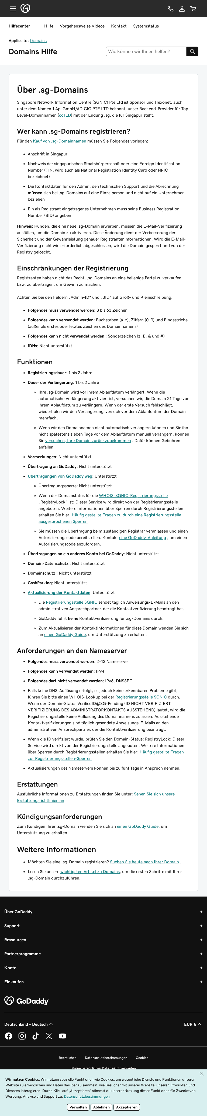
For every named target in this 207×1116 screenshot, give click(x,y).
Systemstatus (146, 26)
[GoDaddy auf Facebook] (8, 1039)
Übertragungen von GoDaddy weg (60, 476)
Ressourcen (15, 939)
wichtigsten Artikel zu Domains (90, 871)
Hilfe (48, 26)
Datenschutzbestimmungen (106, 1057)
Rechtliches (67, 1057)
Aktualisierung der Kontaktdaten (59, 592)
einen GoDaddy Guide (65, 634)
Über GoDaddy (18, 911)
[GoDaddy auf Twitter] (49, 1039)
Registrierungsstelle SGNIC (71, 602)
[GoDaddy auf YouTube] (62, 1039)
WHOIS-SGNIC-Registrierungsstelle (133, 495)
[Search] (192, 51)
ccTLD (65, 115)
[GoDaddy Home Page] (26, 1001)
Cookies (142, 1057)
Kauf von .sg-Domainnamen (59, 141)
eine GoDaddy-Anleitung (142, 537)
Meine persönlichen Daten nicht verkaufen (103, 1068)
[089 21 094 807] (170, 9)
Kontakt (119, 26)
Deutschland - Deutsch (26, 1024)
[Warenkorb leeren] (193, 8)
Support (12, 925)
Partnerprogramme (22, 953)
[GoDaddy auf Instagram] (22, 1039)
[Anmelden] (182, 9)
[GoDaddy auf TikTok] (35, 1039)
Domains (38, 40)
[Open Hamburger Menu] (11, 8)
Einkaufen (14, 981)
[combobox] (146, 51)
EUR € (190, 1024)
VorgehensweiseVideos (82, 26)
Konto (10, 967)
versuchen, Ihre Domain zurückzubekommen (88, 440)
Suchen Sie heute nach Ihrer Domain (144, 862)
